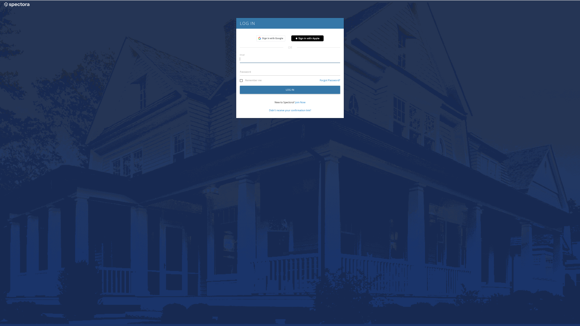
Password (245, 72)
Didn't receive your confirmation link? (290, 110)
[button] (307, 38)
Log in (290, 89)
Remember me (253, 80)
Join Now (300, 102)
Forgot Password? (330, 80)
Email (242, 55)
